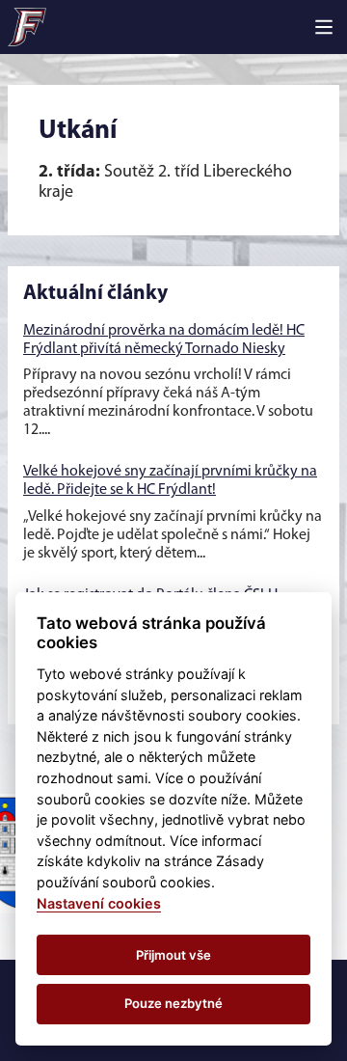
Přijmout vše (173, 955)
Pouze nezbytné (173, 1003)
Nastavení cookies (99, 903)
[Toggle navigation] (323, 27)
